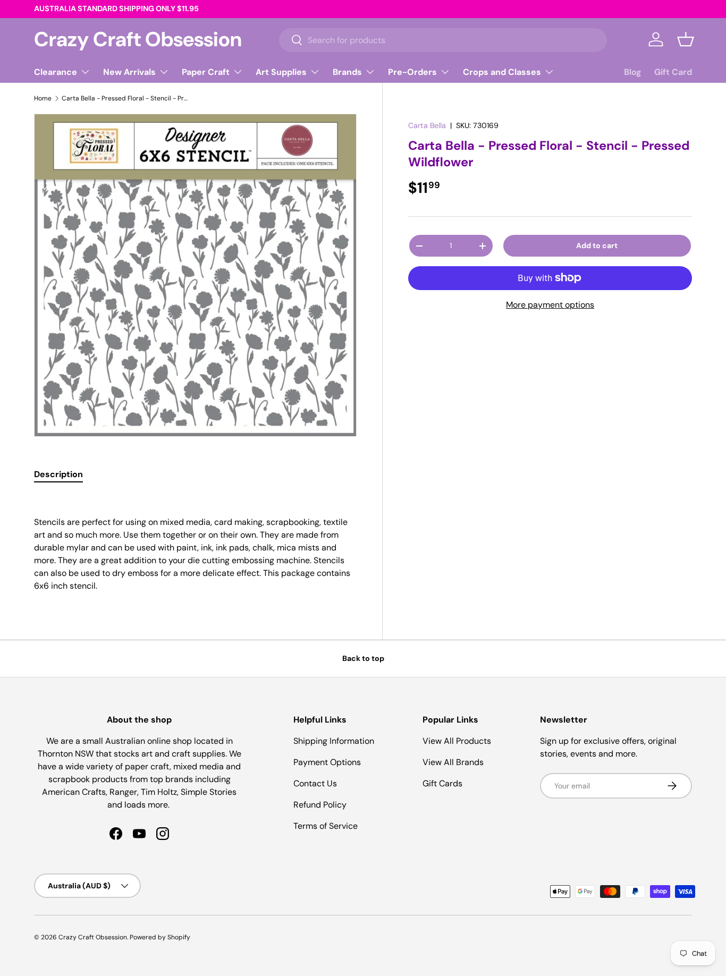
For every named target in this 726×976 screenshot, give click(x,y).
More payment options (550, 304)
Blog (632, 72)
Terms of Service (325, 825)
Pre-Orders (412, 72)
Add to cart (597, 245)
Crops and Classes (502, 72)
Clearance (55, 72)
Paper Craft (206, 72)
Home (43, 98)
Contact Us (315, 783)
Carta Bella (427, 125)
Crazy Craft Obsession (92, 937)
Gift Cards (442, 783)
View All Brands (453, 762)
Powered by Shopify (160, 937)
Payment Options (327, 762)
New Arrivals (129, 72)
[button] (685, 39)
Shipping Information (333, 740)
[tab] (58, 474)
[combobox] (443, 40)
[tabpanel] (195, 543)
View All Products (457, 740)
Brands (347, 72)
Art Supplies (281, 72)
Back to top (363, 658)
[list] (195, 275)
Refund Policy (320, 804)
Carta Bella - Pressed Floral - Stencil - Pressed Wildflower (125, 98)
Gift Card (673, 72)
